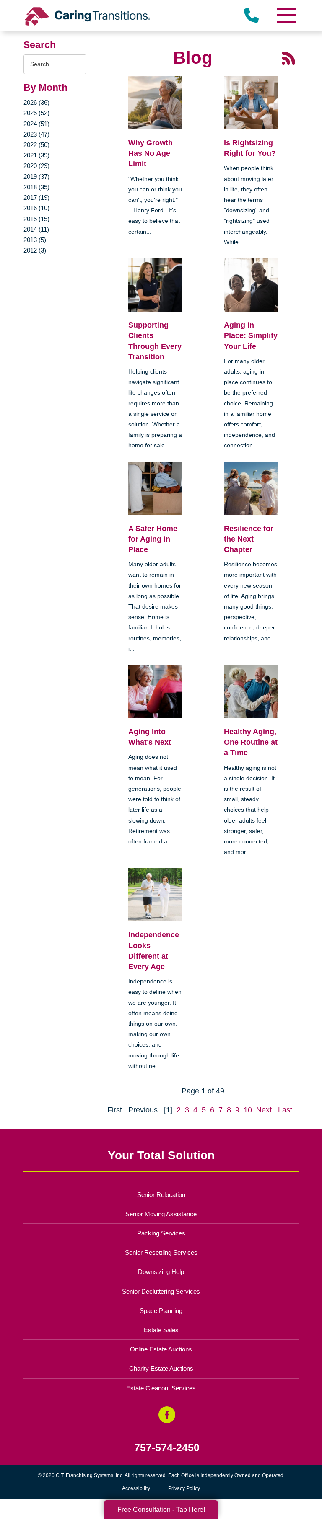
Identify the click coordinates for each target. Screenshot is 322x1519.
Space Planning (161, 1310)
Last (285, 1110)
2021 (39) (36, 155)
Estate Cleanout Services (161, 1388)
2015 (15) (36, 218)
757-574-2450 (167, 1447)
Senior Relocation (161, 1194)
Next (264, 1110)
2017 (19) (36, 197)
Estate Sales (161, 1329)
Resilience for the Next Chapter (248, 539)
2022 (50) (36, 144)
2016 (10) (36, 207)
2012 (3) (34, 250)
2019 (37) (36, 176)
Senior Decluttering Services (161, 1291)
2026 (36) (36, 102)
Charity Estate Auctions (161, 1368)
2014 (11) (36, 229)
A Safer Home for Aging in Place (152, 539)
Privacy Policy (184, 1488)
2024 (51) (36, 123)
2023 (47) (36, 134)
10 (248, 1110)
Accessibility (136, 1488)
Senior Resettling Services (161, 1252)
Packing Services (161, 1233)
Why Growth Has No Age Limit (150, 153)
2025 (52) (36, 112)
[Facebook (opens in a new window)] (166, 1414)
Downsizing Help (161, 1271)
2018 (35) (36, 187)
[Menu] (286, 15)
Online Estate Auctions (161, 1349)
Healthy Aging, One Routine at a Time (251, 742)
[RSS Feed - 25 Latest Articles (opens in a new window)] (288, 58)
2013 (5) (34, 239)
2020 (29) (36, 165)
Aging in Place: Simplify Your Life (251, 335)
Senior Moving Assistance (161, 1213)
